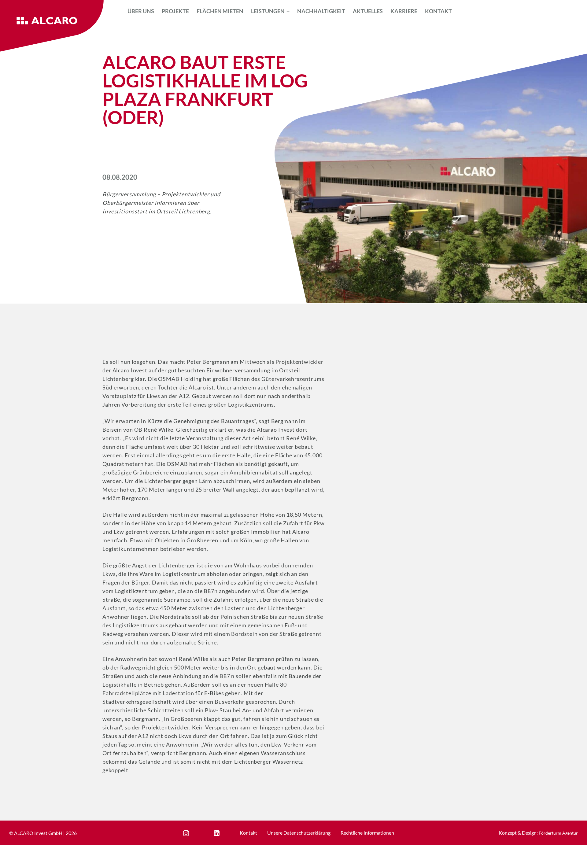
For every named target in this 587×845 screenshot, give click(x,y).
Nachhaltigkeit (321, 11)
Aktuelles (368, 11)
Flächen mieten (220, 11)
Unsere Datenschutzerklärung (298, 833)
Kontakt (438, 11)
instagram (193, 833)
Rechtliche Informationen (367, 833)
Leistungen (268, 11)
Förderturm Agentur (558, 833)
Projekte (175, 11)
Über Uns (140, 11)
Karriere (403, 11)
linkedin (222, 833)
